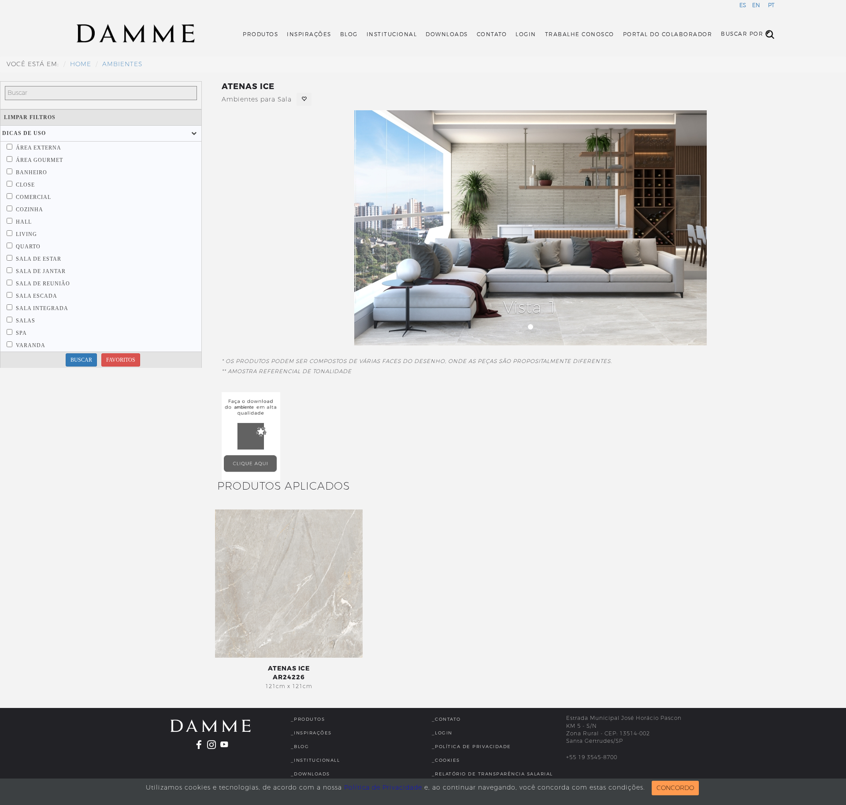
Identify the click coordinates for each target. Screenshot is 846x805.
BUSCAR (81, 360)
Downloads (447, 34)
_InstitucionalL (315, 760)
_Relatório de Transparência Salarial (492, 774)
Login (526, 34)
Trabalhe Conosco (579, 34)
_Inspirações (311, 733)
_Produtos (308, 719)
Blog (349, 34)
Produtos (260, 34)
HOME (80, 64)
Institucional (392, 34)
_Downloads (310, 774)
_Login (442, 733)
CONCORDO (675, 788)
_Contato (446, 719)
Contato (492, 34)
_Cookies (446, 760)
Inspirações (309, 34)
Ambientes (122, 64)
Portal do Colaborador (667, 34)
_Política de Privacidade (471, 746)
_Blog (300, 746)
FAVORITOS (120, 360)
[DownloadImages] (251, 436)
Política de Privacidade (383, 787)
